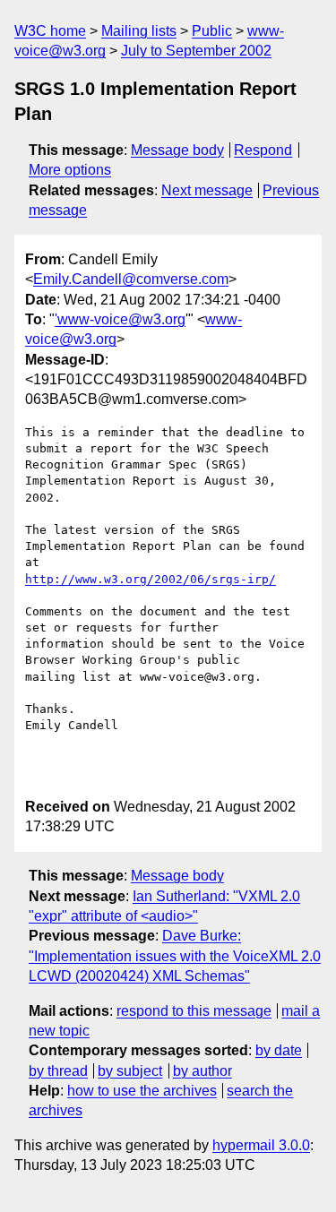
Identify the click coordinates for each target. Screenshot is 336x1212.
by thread (58, 1071)
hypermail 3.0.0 (261, 1145)
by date (278, 1050)
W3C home (50, 31)
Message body (177, 150)
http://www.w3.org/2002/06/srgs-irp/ (150, 579)
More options (70, 169)
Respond (263, 150)
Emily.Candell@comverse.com (130, 279)
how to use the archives (142, 1090)
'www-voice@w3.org (120, 319)
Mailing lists (139, 31)
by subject (130, 1071)
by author (202, 1071)
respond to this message (193, 1011)
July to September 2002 (196, 50)
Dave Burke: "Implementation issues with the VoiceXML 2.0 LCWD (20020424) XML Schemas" (175, 956)
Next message (207, 190)
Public (212, 31)
